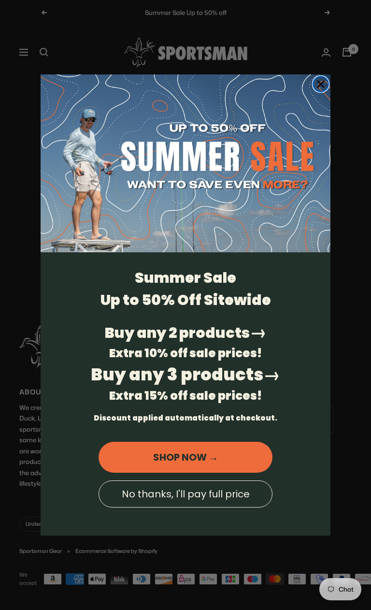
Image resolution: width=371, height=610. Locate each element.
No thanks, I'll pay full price (186, 494)
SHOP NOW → (185, 457)
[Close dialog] (320, 84)
